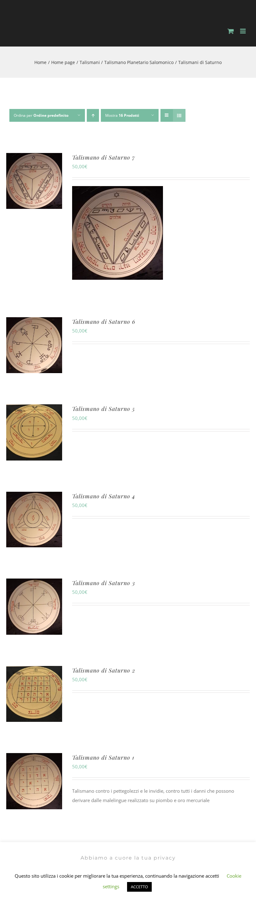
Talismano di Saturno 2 (103, 670)
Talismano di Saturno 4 (103, 496)
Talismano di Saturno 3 (103, 583)
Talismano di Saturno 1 (103, 757)
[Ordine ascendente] (93, 115)
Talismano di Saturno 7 (103, 157)
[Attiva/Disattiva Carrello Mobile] (231, 31)
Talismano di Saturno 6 (103, 321)
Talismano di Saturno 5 (103, 408)
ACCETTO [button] (139, 887)
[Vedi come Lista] (179, 115)
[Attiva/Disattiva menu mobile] (243, 31)
